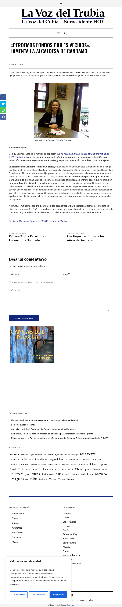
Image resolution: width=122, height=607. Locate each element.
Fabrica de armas (38, 464)
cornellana (84, 459)
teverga (15, 478)
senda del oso (87, 474)
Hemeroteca (18, 513)
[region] (38, 579)
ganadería (83, 464)
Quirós (66, 530)
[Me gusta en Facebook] (3, 117)
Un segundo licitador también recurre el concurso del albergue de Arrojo (45, 420)
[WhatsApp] (72, 595)
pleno (104, 469)
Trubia (66, 551)
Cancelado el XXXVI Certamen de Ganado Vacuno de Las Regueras (43, 429)
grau (104, 464)
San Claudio (68, 538)
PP (11, 474)
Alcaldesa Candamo (19, 221)
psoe (27, 474)
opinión (87, 469)
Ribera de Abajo (70, 534)
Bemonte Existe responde (23, 425)
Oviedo (96, 469)
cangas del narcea (58, 459)
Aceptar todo (59, 594)
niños (70, 469)
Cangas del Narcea (72, 563)
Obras (78, 469)
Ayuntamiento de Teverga (66, 454)
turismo (43, 479)
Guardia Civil (16, 469)
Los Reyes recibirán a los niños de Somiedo (85, 238)
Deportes (24, 464)
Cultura (14, 464)
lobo (64, 469)
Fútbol (73, 464)
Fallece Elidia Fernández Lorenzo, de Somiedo (27, 238)
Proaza (19, 474)
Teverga (67, 547)
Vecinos (52, 478)
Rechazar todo (39, 594)
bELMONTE (88, 454)
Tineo (24, 479)
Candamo (34, 221)
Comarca (16, 518)
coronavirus (96, 459)
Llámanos (16, 542)
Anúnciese (17, 527)
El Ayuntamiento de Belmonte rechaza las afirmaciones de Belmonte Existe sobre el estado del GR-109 (59, 438)
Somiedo (101, 473)
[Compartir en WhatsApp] (3, 110)
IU (40, 469)
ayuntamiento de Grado (41, 454)
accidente (14, 454)
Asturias (24, 454)
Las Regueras (51, 469)
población (62, 221)
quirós (36, 473)
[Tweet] (3, 104)
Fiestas (65, 464)
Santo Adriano (69, 542)
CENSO (44, 221)
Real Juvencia (48, 474)
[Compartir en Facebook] (3, 97)
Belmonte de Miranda (21, 459)
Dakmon (70, 605)
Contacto (16, 537)
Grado (95, 464)
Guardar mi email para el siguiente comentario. (34, 282)
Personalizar (19, 594)
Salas (59, 473)
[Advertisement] (61, 387)
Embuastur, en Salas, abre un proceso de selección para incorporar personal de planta (52, 434)
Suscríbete (17, 532)
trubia (33, 478)
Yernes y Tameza (66, 479)
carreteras (73, 459)
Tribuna (15, 523)
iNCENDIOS (31, 469)
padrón (53, 221)
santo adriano (71, 474)
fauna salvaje (54, 464)
